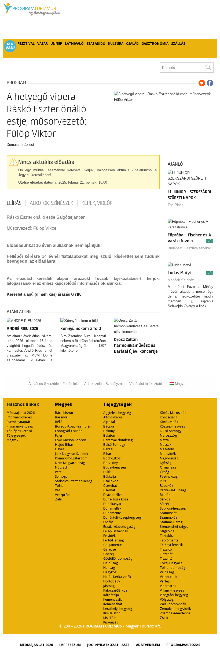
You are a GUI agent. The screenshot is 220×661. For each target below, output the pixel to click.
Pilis (163, 481)
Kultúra (115, 43)
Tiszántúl (166, 558)
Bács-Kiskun (64, 412)
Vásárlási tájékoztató (145, 384)
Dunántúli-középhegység (122, 517)
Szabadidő (95, 43)
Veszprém (62, 494)
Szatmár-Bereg (171, 522)
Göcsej (108, 554)
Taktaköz (167, 535)
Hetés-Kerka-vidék (117, 576)
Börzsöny (110, 463)
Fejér (59, 435)
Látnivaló (74, 43)
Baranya (61, 417)
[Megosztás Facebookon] (210, 83)
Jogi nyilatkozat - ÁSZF (108, 645)
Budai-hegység (114, 467)
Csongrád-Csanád (69, 431)
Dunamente (112, 513)
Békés (59, 421)
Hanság (109, 567)
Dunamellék (112, 508)
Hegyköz (109, 572)
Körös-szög (168, 417)
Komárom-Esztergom (71, 458)
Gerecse (109, 549)
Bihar (107, 453)
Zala (58, 499)
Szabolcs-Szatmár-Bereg (73, 481)
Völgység (167, 599)
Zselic (164, 617)
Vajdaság (167, 572)
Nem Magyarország (70, 463)
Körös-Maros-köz (173, 412)
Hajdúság (110, 563)
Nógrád (61, 467)
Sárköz (165, 499)
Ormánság (168, 467)
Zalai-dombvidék (173, 604)
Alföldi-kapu (112, 417)
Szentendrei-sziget (174, 526)
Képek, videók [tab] (97, 203)
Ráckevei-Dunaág (173, 490)
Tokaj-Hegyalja (171, 563)
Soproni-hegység (173, 508)
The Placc (176, 205)
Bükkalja (109, 476)
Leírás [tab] (14, 203)
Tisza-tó (166, 549)
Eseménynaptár (18, 421)
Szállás (178, 43)
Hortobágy (111, 581)
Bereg (107, 449)
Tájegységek (16, 435)
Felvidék (109, 535)
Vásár (42, 43)
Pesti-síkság (169, 476)
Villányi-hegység (172, 590)
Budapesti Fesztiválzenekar (189, 248)
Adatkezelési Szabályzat (103, 384)
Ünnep (56, 43)
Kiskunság (110, 622)
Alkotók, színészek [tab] (51, 203)
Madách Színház (181, 280)
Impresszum (70, 645)
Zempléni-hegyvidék (175, 608)
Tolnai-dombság (172, 567)
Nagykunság (169, 458)
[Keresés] (208, 67)
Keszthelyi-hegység (117, 608)
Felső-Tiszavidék (115, 531)
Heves (59, 449)
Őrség (164, 472)
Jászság (109, 586)
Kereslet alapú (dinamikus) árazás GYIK (44, 294)
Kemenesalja (113, 599)
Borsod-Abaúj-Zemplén (73, 426)
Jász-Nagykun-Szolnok (71, 453)
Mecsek (165, 444)
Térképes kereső (19, 431)
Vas (57, 490)
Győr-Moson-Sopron (70, 440)
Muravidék (168, 453)
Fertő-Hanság (113, 540)
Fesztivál (26, 43)
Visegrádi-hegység (174, 595)
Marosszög (168, 435)
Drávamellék (112, 494)
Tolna (59, 485)
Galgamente (112, 545)
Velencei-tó (168, 576)
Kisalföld (109, 617)
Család (132, 43)
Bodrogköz (111, 458)
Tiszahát (166, 554)
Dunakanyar (112, 504)
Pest (58, 472)
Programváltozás (20, 426)
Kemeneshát (112, 604)
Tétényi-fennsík (171, 545)
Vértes (165, 581)
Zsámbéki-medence (175, 613)
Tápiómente (169, 540)
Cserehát (110, 485)
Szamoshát (168, 513)
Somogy (61, 476)
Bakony (109, 431)
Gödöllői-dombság (117, 558)
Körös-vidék (169, 421)
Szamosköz (168, 517)
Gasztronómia (154, 43)
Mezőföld (167, 449)
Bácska (108, 426)
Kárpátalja (111, 595)
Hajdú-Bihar (64, 444)
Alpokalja (110, 421)
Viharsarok (168, 586)
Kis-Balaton (111, 613)
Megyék (12, 440)
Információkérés (19, 417)
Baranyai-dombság (118, 440)
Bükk (107, 472)
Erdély (108, 522)
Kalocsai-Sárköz (115, 590)
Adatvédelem (148, 645)
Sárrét (164, 504)
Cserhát (109, 490)
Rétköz (165, 494)
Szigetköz (167, 531)
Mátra (164, 440)
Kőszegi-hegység (172, 426)
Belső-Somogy (114, 444)
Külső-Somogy (170, 431)
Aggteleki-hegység (117, 412)
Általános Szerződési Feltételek (53, 384)
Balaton (109, 435)
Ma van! (10, 46)
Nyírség (165, 463)
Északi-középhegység (119, 526)
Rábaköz (166, 485)
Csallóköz (110, 481)
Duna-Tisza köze (115, 499)
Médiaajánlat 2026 (21, 412)
